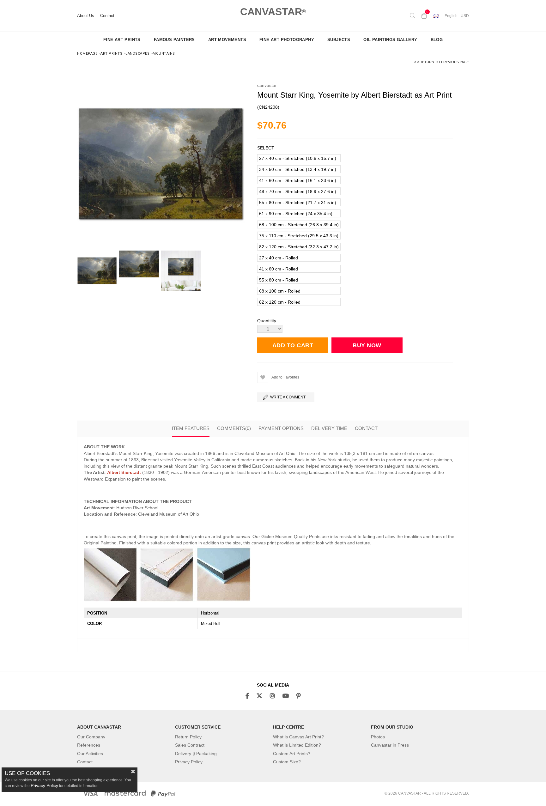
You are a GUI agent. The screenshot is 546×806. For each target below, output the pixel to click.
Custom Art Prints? (291, 753)
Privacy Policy (189, 761)
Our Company (91, 736)
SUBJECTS (338, 39)
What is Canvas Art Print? (298, 736)
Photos (378, 736)
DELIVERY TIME (329, 428)
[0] (424, 15)
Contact (107, 16)
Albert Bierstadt (124, 472)
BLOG (437, 39)
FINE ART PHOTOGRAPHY (286, 39)
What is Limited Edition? (297, 745)
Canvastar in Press (390, 745)
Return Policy (188, 736)
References (88, 745)
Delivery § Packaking (196, 753)
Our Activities (90, 753)
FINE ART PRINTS (122, 39)
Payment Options (281, 428)
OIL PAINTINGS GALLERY (390, 39)
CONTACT (366, 428)
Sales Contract (189, 745)
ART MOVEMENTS (227, 39)
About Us (85, 16)
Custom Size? (287, 761)
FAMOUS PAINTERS (174, 39)
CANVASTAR (273, 11)
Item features (190, 428)
